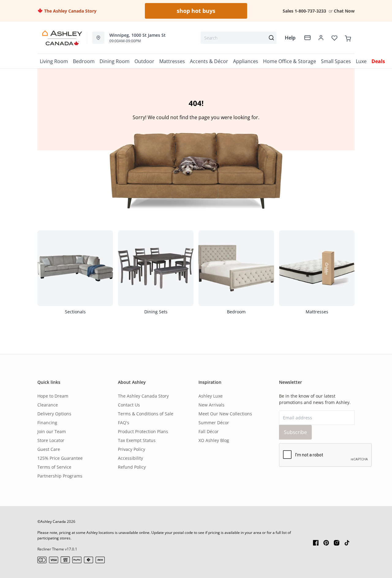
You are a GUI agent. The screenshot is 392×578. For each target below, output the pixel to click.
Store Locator (50, 440)
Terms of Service (54, 467)
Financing (47, 422)
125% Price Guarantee (60, 458)
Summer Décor (213, 422)
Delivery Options (54, 414)
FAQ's (123, 422)
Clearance (47, 405)
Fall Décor (208, 431)
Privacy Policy (131, 449)
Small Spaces (336, 61)
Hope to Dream (52, 396)
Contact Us (129, 405)
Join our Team (51, 431)
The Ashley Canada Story (69, 11)
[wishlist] (334, 37)
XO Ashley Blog (213, 440)
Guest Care (48, 449)
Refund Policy (132, 467)
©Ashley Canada (51, 521)
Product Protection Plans (143, 431)
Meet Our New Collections (225, 414)
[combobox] (238, 38)
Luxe (361, 61)
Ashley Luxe (210, 396)
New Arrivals (211, 405)
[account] (321, 38)
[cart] (348, 38)
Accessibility (130, 458)
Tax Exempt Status (137, 440)
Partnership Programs (59, 476)
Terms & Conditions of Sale (145, 414)
